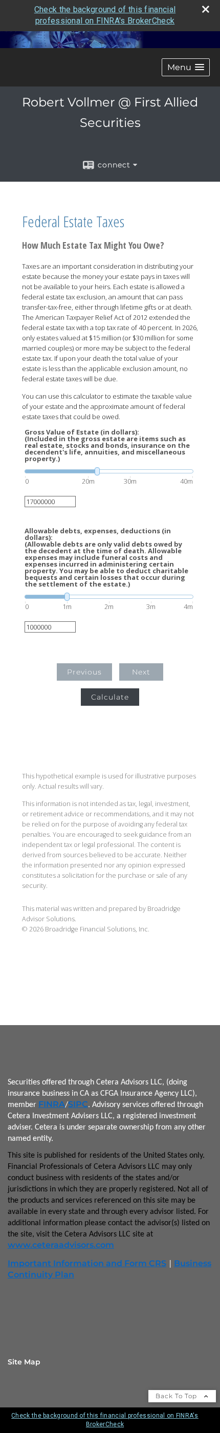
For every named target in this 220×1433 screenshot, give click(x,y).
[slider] (109, 471)
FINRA (51, 1104)
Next (141, 672)
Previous (84, 672)
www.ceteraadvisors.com (61, 1245)
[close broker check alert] (206, 9)
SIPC (78, 1104)
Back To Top (177, 1396)
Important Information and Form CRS (87, 1263)
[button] (186, 67)
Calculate (110, 697)
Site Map (24, 1361)
